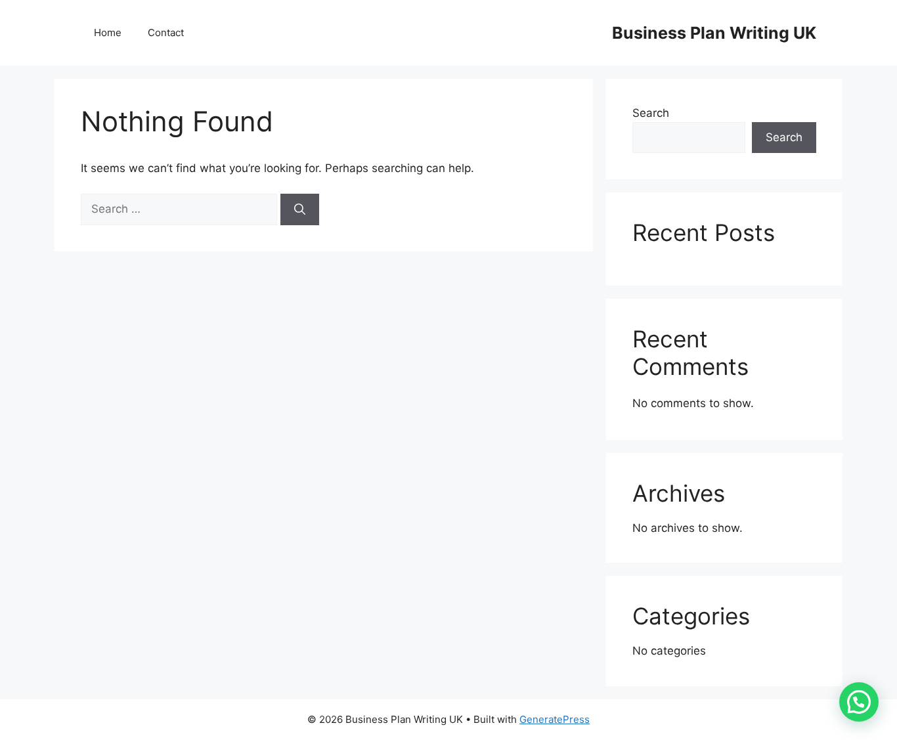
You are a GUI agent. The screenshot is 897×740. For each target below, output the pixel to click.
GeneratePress (554, 719)
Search (650, 113)
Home (107, 32)
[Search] (299, 209)
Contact (166, 32)
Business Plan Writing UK (714, 33)
